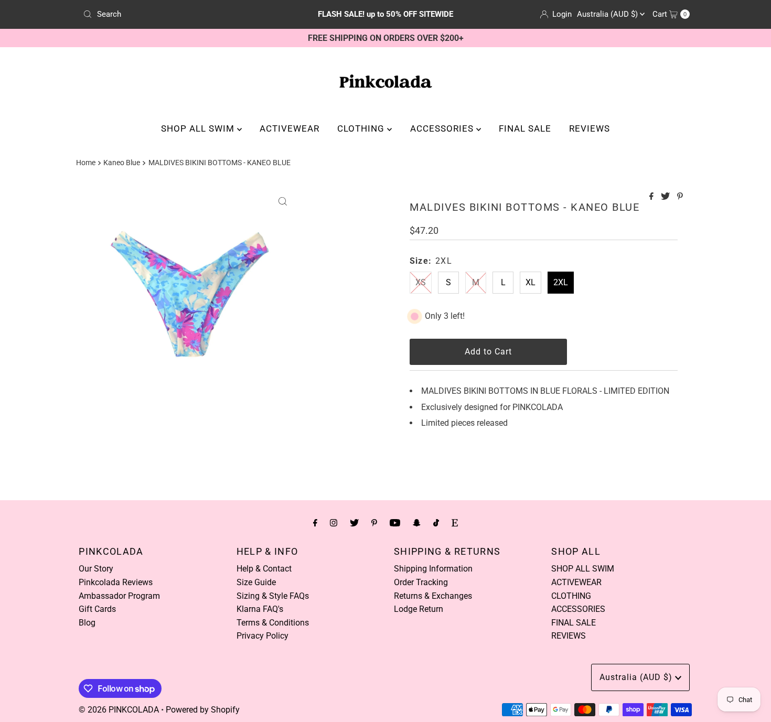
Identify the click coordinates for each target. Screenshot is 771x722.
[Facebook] (315, 523)
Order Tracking (421, 582)
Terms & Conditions (273, 623)
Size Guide (256, 582)
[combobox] (178, 14)
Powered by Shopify (203, 710)
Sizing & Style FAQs (273, 596)
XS (420, 282)
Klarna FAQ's (260, 609)
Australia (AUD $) (608, 14)
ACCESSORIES (443, 128)
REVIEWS (589, 128)
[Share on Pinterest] (680, 197)
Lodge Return (418, 609)
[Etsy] (455, 523)
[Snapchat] (417, 523)
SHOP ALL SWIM (199, 128)
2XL (560, 282)
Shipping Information (433, 569)
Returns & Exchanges (433, 596)
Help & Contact (264, 569)
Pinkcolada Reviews (116, 582)
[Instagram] (333, 523)
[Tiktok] (436, 523)
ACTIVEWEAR (289, 128)
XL (531, 282)
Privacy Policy (262, 636)
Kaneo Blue (121, 162)
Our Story (96, 569)
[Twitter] (354, 523)
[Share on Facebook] (652, 197)
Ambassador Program (119, 596)
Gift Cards (97, 609)
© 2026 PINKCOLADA (119, 710)
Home (85, 162)
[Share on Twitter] (666, 197)
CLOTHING (362, 128)
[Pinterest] (374, 523)
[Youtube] (395, 523)
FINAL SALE (525, 128)
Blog (87, 623)
